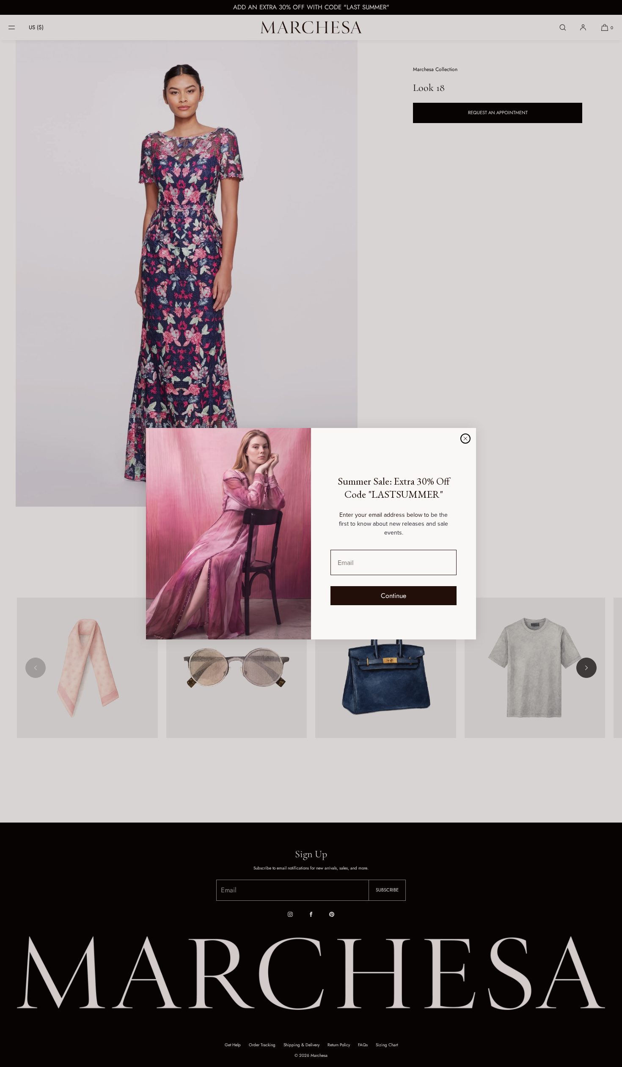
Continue (393, 596)
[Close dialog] (465, 438)
